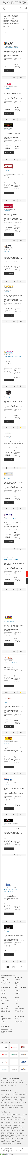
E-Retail (2, 1021)
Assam (22, 1093)
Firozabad (14, 1122)
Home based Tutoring (6, 1011)
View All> (17, 1003)
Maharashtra (4, 1101)
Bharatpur (3, 1117)
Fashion (17, 997)
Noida (18, 1135)
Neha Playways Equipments (11, 559)
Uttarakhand (4, 1105)
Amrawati (18, 1114)
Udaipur (23, 1140)
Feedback (20, 1150)
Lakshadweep (8, 1099)
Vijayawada (4, 1143)
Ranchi (11, 1138)
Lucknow (16, 1130)
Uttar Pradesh (11, 1105)
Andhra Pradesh (5, 1093)
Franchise (5, 15)
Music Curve (7, 88)
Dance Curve (7, 825)
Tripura (20, 1104)
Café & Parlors (18, 1018)
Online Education (5, 1001)
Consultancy (4, 992)
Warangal (19, 1143)
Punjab (24, 1102)
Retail (2, 1016)
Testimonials (14, 1151)
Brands (25, 1150)
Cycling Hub (7, 210)
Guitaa (5, 702)
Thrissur (18, 1140)
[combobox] (14, 29)
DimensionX (7, 438)
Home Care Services (5, 1010)
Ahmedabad (8, 1114)
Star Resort (7, 130)
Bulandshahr (9, 1119)
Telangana (3, 1107)
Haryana (11, 1096)
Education (17, 990)
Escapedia (6, 291)
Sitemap (25, 1151)
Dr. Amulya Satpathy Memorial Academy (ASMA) (12, 890)
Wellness (17, 983)
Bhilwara (9, 1117)
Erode (2, 1122)
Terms (20, 1151)
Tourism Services (19, 1011)
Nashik (17, 1133)
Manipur (10, 1101)
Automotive (3, 977)
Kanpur (8, 1129)
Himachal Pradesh (19, 1096)
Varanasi (13, 1141)
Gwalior (19, 1124)
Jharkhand (14, 1097)
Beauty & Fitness (4, 1008)
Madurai (3, 1132)
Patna (7, 1137)
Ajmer (13, 1114)
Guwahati (14, 1124)
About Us (8, 1150)
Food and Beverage (19, 1016)
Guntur (3, 1124)
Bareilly (10, 1116)
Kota (21, 1129)
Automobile (17, 989)
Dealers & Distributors (20, 987)
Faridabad (8, 1122)
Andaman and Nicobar (13, 1107)
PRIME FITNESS (8, 397)
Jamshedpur (15, 1127)
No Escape (6, 743)
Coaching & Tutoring (5, 998)
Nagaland (3, 1102)
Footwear (17, 1001)
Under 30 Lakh (22, 1084)
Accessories (18, 998)
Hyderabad (4, 1125)
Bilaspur (3, 1119)
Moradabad (20, 1132)
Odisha (12, 1102)
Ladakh (21, 1107)
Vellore (18, 1141)
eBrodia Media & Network (11, 47)
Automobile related (5, 979)
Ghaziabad (20, 1122)
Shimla (16, 1138)
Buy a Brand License (4, 2)
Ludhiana (21, 1130)
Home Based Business (6, 1007)
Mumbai (3, 1133)
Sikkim (8, 1104)
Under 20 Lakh (5, 1084)
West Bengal (19, 1105)
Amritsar (24, 1114)
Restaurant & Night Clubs (20, 1021)
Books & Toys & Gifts (6, 1018)
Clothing (17, 1000)
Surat (2, 1140)
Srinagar (21, 1138)
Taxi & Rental (18, 1010)
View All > (3, 983)
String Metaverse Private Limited (12, 356)
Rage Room (7, 251)
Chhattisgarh (15, 1094)
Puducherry (19, 1137)
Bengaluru (21, 1116)
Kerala (2, 1099)
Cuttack (16, 1121)
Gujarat (6, 1096)
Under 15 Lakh (21, 1082)
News (9, 1151)
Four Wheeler (4, 980)
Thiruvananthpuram (10, 1140)
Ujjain (2, 1141)
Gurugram (8, 1124)
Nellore (8, 1135)
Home (3, 1150)
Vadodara (7, 1141)
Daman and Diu (23, 1094)
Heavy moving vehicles (6, 982)
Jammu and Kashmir (6, 1097)
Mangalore (9, 1132)
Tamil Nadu (14, 1104)
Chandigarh (7, 1094)
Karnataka (21, 1097)
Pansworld (6, 784)
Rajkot (7, 1138)
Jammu (9, 1127)
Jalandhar (3, 1127)
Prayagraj (12, 1137)
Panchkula (23, 1135)
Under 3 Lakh (20, 1081)
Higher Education (5, 1000)
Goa (2, 1096)
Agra (2, 1114)
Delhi (8, 1102)
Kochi (12, 1129)
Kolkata (17, 1129)
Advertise (16, 1)
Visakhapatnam (12, 1143)
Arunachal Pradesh (14, 1093)
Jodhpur (3, 1129)
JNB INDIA (6, 170)
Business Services (5, 987)
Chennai (23, 1119)
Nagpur (13, 1133)
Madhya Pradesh (18, 1099)
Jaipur (19, 1125)
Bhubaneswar (20, 1117)
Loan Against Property (24, 2)
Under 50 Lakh (5, 1085)
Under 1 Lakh (4, 1081)
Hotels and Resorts (19, 1008)
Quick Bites (17, 1019)
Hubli (23, 1124)
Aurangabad (4, 1116)
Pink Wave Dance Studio (10, 519)
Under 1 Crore (13, 1085)
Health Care (17, 982)
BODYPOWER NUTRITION (10, 662)
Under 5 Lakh (4, 1082)
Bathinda (15, 1116)
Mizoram (23, 1101)
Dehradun (21, 1121)
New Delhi (13, 1135)
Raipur (3, 1138)
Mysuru (8, 1133)
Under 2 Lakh (12, 1081)
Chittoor (3, 1121)
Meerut (15, 1132)
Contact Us (14, 1150)
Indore (9, 1125)
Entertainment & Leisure (6, 1029)
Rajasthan (3, 1104)
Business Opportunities (13, 15)
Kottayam (3, 1130)
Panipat (3, 1137)
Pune (24, 1137)
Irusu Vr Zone (7, 931)
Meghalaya (16, 1101)
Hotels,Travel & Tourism (21, 1007)
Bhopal (14, 1117)
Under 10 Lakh (13, 1082)
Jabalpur (14, 1125)
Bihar (2, 1094)
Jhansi (21, 1127)
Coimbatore (10, 1121)
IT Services (3, 993)
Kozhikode (10, 1130)
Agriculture (17, 992)
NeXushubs (7, 478)
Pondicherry (18, 1102)
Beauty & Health (18, 977)
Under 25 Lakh (13, 1084)
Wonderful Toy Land (9, 621)
